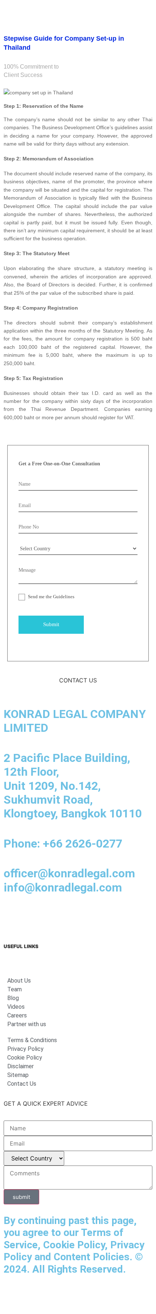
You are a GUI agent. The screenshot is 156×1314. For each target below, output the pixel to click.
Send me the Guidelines (50, 596)
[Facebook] (33, 916)
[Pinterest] (112, 916)
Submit (51, 624)
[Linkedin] (13, 916)
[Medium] (53, 916)
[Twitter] (92, 916)
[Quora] (132, 916)
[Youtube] (72, 916)
